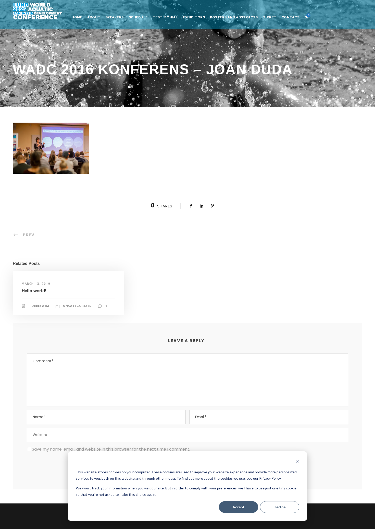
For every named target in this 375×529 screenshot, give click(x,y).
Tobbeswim (39, 306)
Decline (280, 507)
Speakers (115, 17)
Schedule (138, 17)
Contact (291, 17)
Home (76, 17)
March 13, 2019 (36, 283)
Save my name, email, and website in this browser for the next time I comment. (111, 449)
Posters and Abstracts (234, 17)
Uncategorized (77, 306)
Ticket (270, 17)
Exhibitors (194, 17)
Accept (238, 507)
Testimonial (165, 17)
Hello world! (34, 290)
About (94, 17)
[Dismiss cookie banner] (297, 462)
